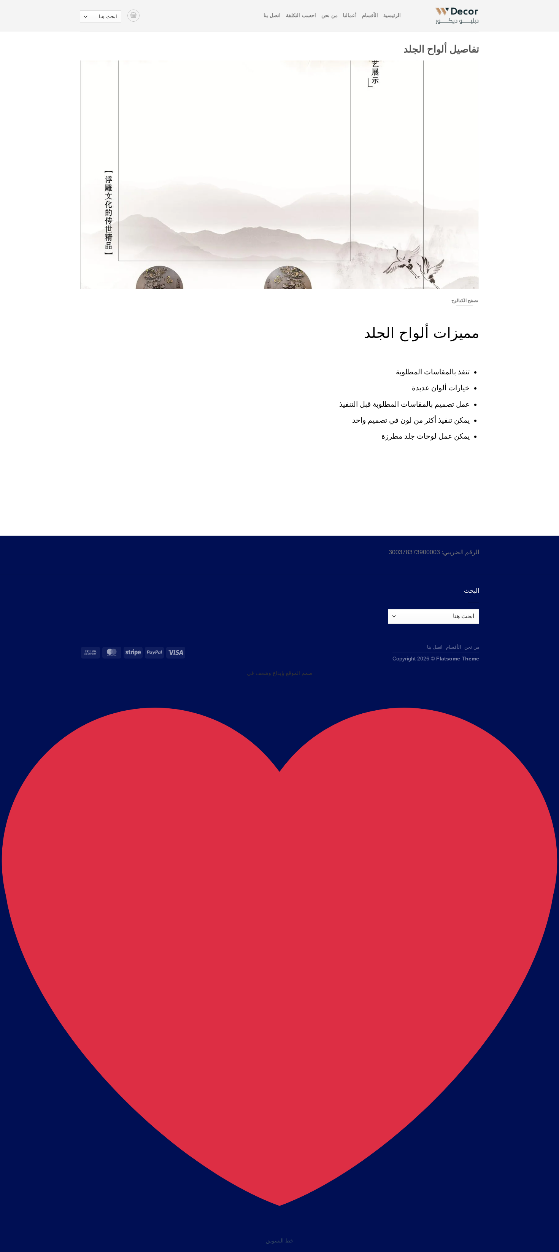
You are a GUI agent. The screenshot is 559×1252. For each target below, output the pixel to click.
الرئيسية (392, 15)
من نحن (329, 15)
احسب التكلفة (301, 15)
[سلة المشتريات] (133, 16)
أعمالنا (350, 15)
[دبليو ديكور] (445, 16)
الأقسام (370, 15)
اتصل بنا (272, 15)
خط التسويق (280, 1241)
